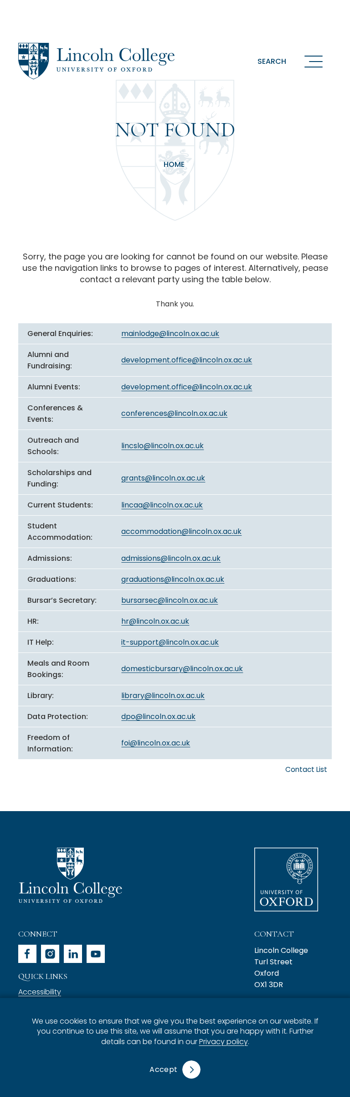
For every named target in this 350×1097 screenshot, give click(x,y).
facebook (27, 954)
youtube (96, 954)
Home (174, 164)
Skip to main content (60, 11)
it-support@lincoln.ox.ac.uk (170, 642)
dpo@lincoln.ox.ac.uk (158, 716)
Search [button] (271, 61)
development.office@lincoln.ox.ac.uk (186, 360)
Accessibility (39, 992)
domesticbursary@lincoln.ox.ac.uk (182, 668)
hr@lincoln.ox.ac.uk (155, 621)
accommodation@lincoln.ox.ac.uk (181, 531)
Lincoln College (70, 875)
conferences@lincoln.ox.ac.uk (174, 413)
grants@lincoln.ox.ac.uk (163, 478)
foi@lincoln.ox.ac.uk (155, 743)
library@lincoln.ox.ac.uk (163, 695)
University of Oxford (286, 879)
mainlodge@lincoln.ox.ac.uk (170, 333)
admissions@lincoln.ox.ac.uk (171, 558)
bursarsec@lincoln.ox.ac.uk (169, 600)
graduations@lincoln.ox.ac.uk (172, 579)
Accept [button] (163, 1069)
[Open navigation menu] (313, 61)
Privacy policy (223, 1041)
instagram (50, 954)
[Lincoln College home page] (96, 61)
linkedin (73, 954)
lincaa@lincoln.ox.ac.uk (162, 505)
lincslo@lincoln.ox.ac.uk (162, 445)
